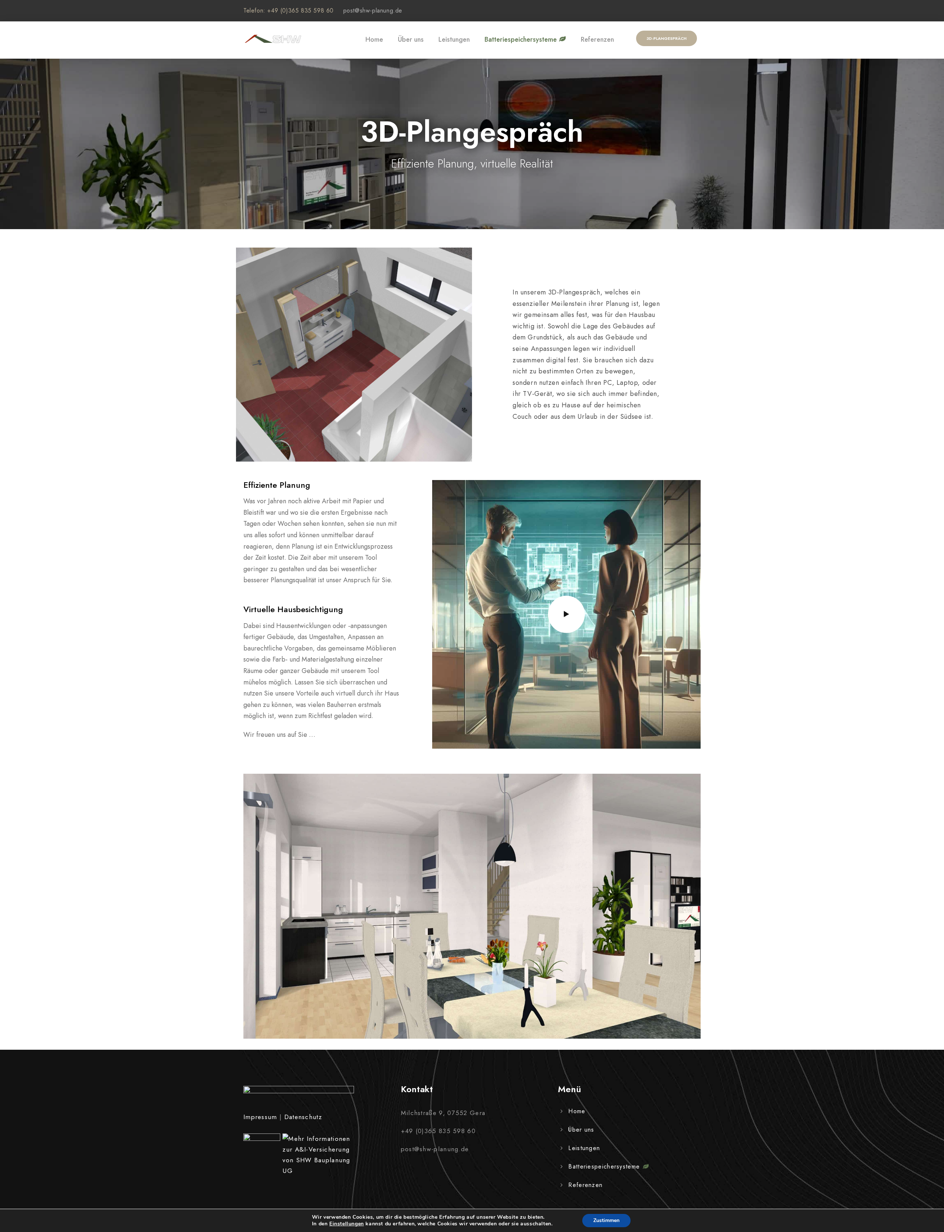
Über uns (411, 39)
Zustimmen (606, 1220)
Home (374, 39)
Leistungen (454, 39)
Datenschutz (303, 1116)
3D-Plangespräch (666, 38)
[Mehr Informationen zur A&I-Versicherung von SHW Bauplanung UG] (316, 1154)
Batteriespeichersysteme (522, 39)
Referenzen (597, 39)
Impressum (260, 1116)
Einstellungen (346, 1224)
